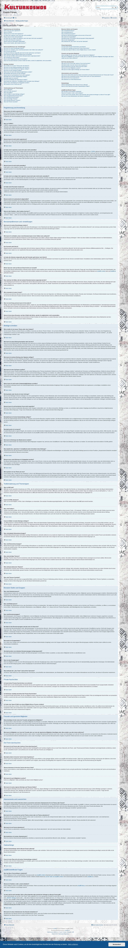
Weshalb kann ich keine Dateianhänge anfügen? (15, 76)
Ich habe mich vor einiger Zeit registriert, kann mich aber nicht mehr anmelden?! (23, 38)
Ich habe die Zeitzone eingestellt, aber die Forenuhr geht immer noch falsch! (22, 52)
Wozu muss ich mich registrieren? (12, 30)
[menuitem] (15, 18)
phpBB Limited (101, 271)
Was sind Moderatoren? (67, 32)
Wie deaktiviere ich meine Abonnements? (71, 79)
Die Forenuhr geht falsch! (10, 51)
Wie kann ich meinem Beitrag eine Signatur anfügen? (16, 68)
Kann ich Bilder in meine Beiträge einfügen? (14, 94)
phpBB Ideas (81, 885)
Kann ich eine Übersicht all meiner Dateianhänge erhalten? (76, 86)
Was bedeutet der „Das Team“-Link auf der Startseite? (75, 41)
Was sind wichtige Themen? (10, 98)
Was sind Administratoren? (68, 30)
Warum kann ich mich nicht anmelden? (13, 36)
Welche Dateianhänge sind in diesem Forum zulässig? (75, 84)
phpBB (55, 928)
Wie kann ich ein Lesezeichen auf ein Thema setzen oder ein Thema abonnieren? (81, 76)
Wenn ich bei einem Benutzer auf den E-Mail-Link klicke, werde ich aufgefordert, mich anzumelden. (28, 60)
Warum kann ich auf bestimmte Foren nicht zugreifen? (17, 75)
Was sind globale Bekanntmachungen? (13, 95)
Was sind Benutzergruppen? (68, 33)
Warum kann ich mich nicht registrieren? (13, 33)
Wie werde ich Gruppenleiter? (69, 36)
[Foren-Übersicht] (25, 6)
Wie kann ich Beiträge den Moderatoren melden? (15, 79)
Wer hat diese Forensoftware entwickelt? (71, 91)
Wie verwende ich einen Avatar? (11, 57)
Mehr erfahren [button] (73, 944)
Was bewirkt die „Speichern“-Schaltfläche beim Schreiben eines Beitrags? (21, 81)
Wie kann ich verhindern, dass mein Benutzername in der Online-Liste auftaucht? (23, 49)
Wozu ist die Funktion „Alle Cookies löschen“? (15, 43)
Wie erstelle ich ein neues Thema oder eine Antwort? (16, 65)
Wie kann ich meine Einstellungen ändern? (14, 48)
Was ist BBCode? (8, 89)
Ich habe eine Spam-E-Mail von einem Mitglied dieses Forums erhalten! (79, 49)
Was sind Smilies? (8, 92)
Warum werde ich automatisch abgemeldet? (14, 41)
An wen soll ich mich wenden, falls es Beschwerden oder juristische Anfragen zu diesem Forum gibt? (86, 94)
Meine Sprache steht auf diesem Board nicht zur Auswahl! (18, 54)
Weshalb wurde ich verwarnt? (11, 78)
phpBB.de (113, 271)
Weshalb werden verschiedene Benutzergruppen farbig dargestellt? (78, 38)
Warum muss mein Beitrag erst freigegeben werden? (16, 82)
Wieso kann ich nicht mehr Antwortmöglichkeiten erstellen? (18, 72)
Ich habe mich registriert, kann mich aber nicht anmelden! (18, 35)
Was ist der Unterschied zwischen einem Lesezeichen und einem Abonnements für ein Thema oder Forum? (88, 74)
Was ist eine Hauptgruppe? (68, 40)
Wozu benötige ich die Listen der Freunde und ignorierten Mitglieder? (78, 55)
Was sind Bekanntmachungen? (11, 97)
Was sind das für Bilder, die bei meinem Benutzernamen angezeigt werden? (22, 55)
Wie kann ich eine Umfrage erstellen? (13, 70)
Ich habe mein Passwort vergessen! (12, 40)
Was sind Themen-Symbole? (11, 101)
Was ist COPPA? (8, 32)
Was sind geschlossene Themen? (12, 100)
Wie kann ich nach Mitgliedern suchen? (71, 68)
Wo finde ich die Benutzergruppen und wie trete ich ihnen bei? (76, 35)
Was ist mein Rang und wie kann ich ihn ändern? (15, 59)
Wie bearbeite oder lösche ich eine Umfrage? (15, 73)
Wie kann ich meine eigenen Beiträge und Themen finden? (76, 69)
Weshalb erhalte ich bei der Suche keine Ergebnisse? (74, 65)
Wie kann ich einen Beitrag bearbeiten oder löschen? (16, 67)
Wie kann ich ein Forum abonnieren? (70, 77)
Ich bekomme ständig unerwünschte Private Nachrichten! (75, 48)
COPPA (93, 151)
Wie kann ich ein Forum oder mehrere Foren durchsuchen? (76, 63)
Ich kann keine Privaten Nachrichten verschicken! (74, 46)
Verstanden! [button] (117, 944)
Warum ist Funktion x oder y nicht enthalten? (72, 93)
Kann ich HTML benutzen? (10, 91)
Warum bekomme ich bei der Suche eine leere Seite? (74, 66)
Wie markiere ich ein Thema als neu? (13, 84)
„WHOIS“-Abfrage (11, 898)
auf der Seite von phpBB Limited (54, 876)
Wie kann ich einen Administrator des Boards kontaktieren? (76, 96)
